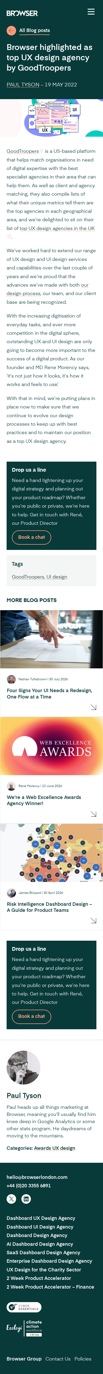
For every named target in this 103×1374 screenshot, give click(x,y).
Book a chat (31, 537)
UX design (63, 1148)
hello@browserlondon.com (37, 1177)
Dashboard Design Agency (37, 1235)
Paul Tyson (23, 85)
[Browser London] (22, 13)
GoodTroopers (23, 151)
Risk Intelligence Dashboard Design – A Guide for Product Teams (49, 907)
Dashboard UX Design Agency (41, 1218)
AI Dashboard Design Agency (40, 1244)
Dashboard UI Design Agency (40, 1227)
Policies (82, 1359)
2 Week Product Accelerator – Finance (50, 1287)
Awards (43, 1148)
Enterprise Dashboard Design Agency (49, 1261)
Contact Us (58, 1359)
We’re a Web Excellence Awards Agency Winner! (44, 800)
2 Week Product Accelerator (39, 1278)
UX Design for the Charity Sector (44, 1270)
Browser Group (24, 1359)
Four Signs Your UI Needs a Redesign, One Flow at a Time (49, 693)
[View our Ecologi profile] (24, 1328)
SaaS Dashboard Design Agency (43, 1253)
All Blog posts (34, 30)
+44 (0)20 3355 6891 (29, 1186)
